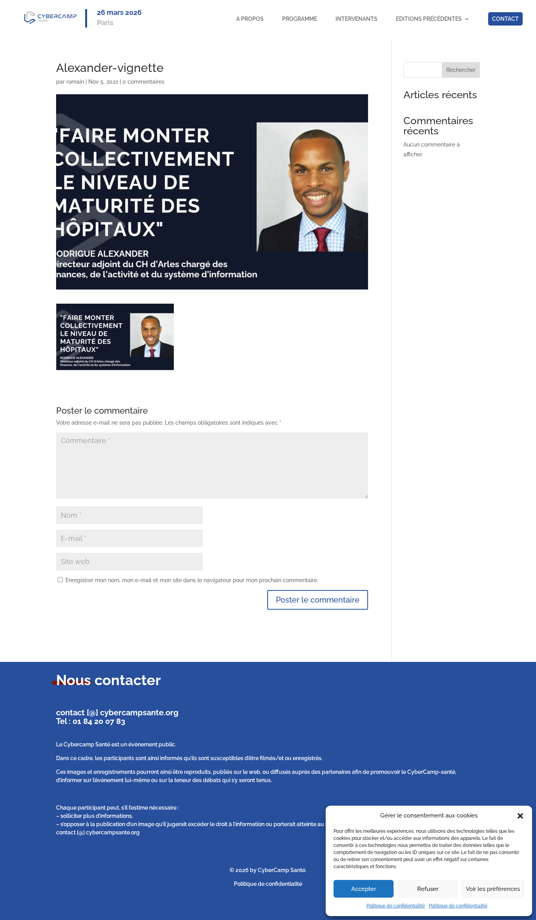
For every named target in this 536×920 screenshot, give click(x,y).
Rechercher (461, 70)
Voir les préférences (493, 889)
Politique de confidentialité (395, 906)
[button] (520, 816)
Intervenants (356, 19)
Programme (299, 19)
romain (75, 82)
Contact (505, 19)
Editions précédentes (429, 19)
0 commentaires (143, 82)
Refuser (427, 889)
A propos (250, 19)
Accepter (363, 889)
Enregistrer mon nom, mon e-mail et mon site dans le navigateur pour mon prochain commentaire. (192, 580)
